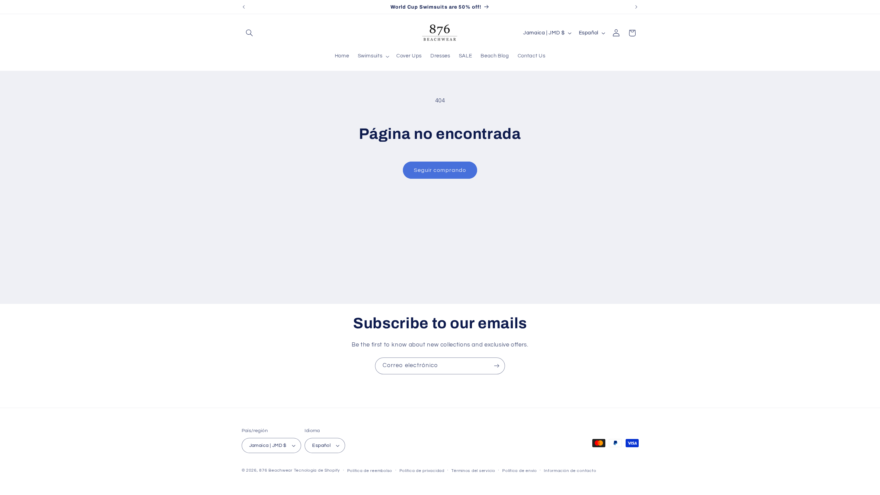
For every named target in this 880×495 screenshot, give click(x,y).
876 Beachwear (276, 470)
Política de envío (519, 471)
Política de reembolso (369, 471)
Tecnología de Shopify (317, 470)
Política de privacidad (421, 471)
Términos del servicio (473, 471)
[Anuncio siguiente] (636, 7)
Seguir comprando (440, 170)
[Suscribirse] (497, 366)
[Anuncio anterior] (243, 7)
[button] (249, 33)
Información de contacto (570, 471)
